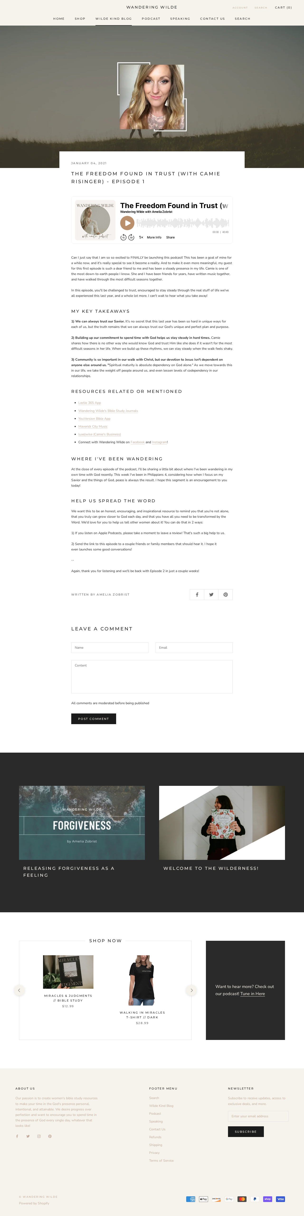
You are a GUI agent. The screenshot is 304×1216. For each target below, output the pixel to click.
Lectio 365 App (89, 403)
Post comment (93, 719)
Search (243, 18)
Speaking (180, 18)
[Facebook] (17, 1136)
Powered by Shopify (34, 1203)
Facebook (138, 442)
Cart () (283, 7)
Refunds (155, 1137)
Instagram (159, 442)
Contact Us (212, 18)
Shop (80, 18)
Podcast (151, 18)
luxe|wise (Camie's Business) (99, 434)
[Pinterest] (50, 1136)
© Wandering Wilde (38, 1196)
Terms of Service (161, 1160)
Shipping (155, 1145)
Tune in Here (252, 994)
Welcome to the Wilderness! (211, 868)
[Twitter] (28, 1136)
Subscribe (246, 1131)
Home (59, 18)
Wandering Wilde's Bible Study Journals (108, 411)
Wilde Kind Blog (113, 18)
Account (240, 7)
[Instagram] (39, 1136)
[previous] (19, 990)
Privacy (154, 1153)
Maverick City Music (92, 426)
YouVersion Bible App (94, 418)
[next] (191, 990)
